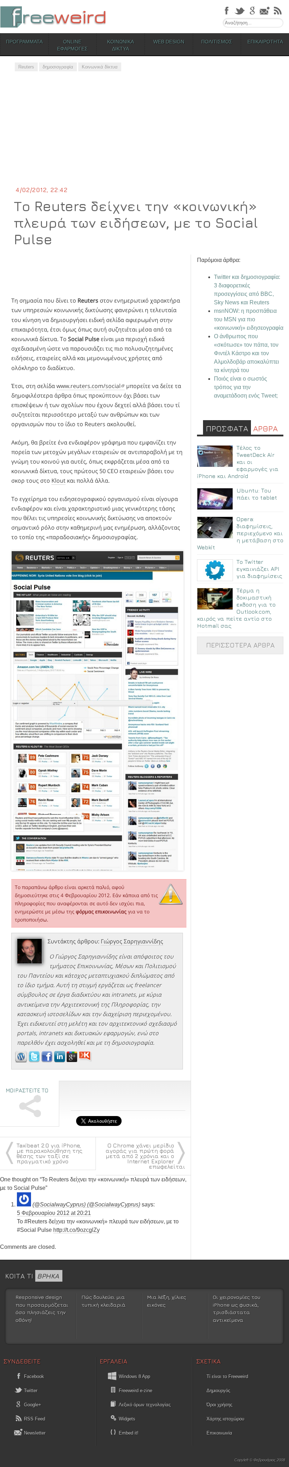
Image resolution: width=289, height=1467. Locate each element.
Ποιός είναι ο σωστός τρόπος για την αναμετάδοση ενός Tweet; (246, 387)
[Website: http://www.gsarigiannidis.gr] (21, 1060)
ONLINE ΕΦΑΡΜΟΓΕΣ (72, 45)
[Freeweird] (53, 17)
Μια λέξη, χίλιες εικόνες (166, 1301)
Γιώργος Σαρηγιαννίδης (132, 941)
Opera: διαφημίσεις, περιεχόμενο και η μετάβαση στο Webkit (240, 533)
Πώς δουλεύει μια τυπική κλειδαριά (103, 1301)
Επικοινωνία (219, 1433)
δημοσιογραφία (58, 67)
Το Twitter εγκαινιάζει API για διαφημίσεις (259, 569)
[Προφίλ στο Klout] (85, 1060)
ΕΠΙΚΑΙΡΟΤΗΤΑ (265, 41)
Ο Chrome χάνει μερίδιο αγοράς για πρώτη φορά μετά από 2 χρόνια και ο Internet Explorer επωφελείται (145, 1156)
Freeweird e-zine (135, 1390)
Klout (58, 480)
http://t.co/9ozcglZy (76, 1230)
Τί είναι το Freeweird (227, 1376)
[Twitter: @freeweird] (35, 1060)
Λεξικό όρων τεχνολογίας (145, 1404)
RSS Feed (34, 1418)
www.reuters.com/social (88, 386)
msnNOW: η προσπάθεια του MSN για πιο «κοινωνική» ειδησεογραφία (248, 319)
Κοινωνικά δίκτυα (100, 67)
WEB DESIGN (168, 41)
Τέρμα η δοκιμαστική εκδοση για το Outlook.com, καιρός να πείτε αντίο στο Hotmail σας (236, 608)
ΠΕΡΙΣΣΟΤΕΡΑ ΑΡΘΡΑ (240, 645)
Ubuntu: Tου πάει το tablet (256, 494)
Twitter (30, 1390)
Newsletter (34, 1433)
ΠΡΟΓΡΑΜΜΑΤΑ (24, 41)
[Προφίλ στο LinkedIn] (60, 1060)
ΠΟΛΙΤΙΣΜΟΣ (216, 41)
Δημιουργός (218, 1390)
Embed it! (129, 1433)
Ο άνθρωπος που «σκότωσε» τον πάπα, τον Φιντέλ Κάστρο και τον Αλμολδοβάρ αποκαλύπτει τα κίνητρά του (246, 353)
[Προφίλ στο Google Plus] (73, 1060)
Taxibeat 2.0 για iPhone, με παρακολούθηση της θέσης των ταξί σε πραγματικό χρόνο (49, 1153)
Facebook (33, 1376)
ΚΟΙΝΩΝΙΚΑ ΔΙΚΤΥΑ (120, 45)
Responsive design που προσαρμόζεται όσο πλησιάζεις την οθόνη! (42, 1308)
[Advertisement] (144, 132)
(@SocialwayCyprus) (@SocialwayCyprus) (86, 1204)
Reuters (26, 67)
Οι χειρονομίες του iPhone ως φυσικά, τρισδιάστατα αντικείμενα (236, 1308)
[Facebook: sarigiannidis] (47, 1060)
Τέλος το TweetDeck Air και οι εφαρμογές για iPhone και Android (237, 462)
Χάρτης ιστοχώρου (225, 1418)
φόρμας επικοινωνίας (101, 911)
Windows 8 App (134, 1376)
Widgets (127, 1418)
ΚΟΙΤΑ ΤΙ (32, 1276)
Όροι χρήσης (219, 1404)
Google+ (32, 1404)
